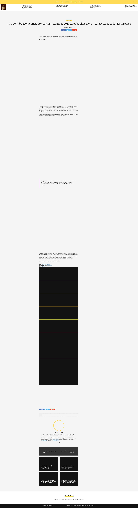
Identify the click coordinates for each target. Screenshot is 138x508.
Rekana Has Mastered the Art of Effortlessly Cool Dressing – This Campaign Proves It (68, 481)
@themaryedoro (56, 439)
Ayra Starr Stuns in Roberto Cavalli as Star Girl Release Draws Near (131, 6)
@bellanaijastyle (56, 440)
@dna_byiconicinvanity (46, 264)
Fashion (57, 1)
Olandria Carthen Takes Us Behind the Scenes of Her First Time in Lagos (96, 6)
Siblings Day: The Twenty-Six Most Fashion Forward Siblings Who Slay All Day (49, 451)
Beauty (67, 1)
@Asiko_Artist (49, 265)
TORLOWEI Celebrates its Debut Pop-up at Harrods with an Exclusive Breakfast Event (48, 481)
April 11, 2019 (72, 27)
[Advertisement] (69, 14)
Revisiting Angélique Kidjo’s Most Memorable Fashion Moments (62, 6)
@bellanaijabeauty (44, 440)
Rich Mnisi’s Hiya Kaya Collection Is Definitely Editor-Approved (47, 466)
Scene (62, 1)
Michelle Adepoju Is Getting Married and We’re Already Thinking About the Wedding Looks (27, 7)
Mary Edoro (66, 27)
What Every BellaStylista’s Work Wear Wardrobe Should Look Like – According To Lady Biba (67, 451)
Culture (81, 1)
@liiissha (43, 266)
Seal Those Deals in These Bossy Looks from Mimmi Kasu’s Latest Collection (67, 466)
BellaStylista (73, 1)
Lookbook (69, 20)
